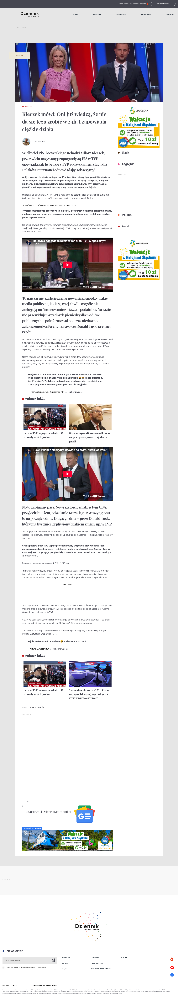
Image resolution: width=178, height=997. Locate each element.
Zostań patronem (163, 3)
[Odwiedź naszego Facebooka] (172, 974)
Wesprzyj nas (97, 963)
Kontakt (124, 957)
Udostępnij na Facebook (32, 828)
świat (125, 226)
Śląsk (75, 14)
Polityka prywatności (101, 968)
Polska (126, 215)
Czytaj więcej (41, 967)
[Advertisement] (67, 36)
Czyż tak (65, 963)
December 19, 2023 (73, 392)
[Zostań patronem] (172, 959)
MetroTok (121, 14)
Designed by (7, 985)
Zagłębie (97, 14)
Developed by (37, 985)
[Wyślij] (53, 960)
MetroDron (146, 14)
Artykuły (170, 14)
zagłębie (128, 164)
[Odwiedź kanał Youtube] (172, 967)
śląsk (125, 152)
